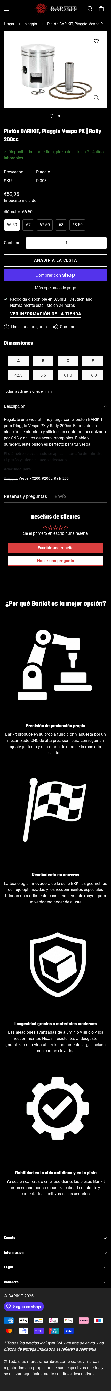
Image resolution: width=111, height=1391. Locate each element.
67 (30, 226)
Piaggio (43, 171)
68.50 (78, 226)
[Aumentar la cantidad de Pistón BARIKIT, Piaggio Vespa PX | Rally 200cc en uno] (101, 243)
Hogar (9, 24)
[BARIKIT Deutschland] (55, 8)
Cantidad (12, 242)
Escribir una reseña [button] (56, 547)
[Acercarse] (96, 98)
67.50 (46, 226)
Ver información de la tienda (45, 313)
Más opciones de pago (55, 287)
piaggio (31, 24)
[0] (101, 9)
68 (63, 226)
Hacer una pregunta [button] (55, 560)
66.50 (13, 226)
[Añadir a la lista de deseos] (96, 41)
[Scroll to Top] (102, 1364)
